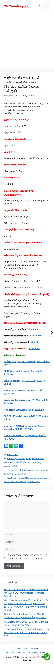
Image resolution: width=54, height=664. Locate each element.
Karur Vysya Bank (16, 458)
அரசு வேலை (9, 145)
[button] (39, 6)
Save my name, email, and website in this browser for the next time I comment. (28, 557)
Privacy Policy (21, 648)
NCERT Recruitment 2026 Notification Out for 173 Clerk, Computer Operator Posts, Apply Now (26, 632)
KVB (28, 458)
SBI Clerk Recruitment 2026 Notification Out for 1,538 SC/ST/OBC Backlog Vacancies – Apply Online (26, 592)
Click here (32, 329)
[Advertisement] (27, 41)
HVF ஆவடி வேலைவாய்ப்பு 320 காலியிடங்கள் (24, 409)
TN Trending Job (16, 6)
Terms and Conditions (15, 652)
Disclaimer (34, 648)
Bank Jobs (12, 454)
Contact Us (33, 652)
